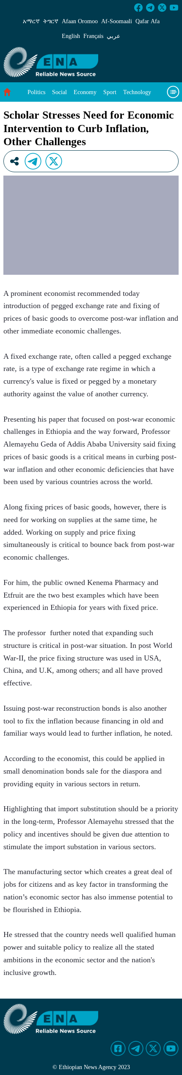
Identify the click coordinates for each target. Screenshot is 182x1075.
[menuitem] (36, 92)
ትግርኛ (50, 21)
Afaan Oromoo (80, 21)
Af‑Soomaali (116, 21)
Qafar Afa (147, 21)
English (71, 36)
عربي (113, 36)
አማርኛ (31, 21)
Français (93, 36)
